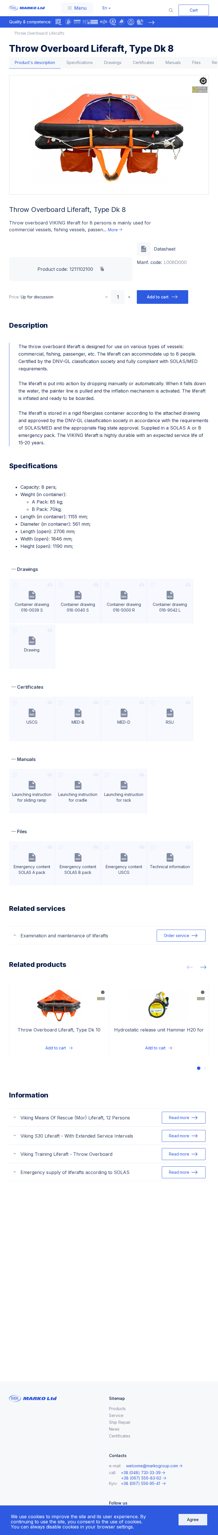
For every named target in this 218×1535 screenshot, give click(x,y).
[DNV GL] (77, 21)
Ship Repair (120, 1422)
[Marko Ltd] (25, 8)
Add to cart (158, 296)
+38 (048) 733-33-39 (141, 1472)
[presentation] (151, 22)
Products (117, 1408)
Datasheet (164, 249)
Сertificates (119, 1435)
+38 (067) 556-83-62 (141, 1478)
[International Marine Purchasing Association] (59, 21)
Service (116, 1415)
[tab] (35, 63)
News (114, 1429)
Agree (193, 1519)
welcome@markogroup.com (152, 1465)
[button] (198, 1068)
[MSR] (90, 21)
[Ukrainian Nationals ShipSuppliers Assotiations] (121, 21)
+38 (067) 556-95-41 (141, 1483)
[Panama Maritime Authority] (140, 21)
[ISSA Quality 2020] (112, 21)
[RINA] (103, 21)
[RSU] (130, 21)
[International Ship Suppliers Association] (68, 21)
